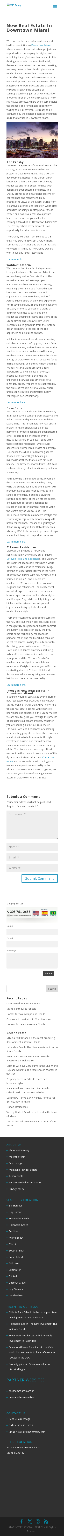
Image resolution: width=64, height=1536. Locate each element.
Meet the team (17, 1156)
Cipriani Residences (17, 1106)
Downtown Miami (41, 45)
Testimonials (16, 1176)
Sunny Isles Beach (19, 1218)
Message (11, 950)
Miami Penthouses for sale (21, 1008)
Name (9, 926)
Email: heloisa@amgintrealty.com (27, 1431)
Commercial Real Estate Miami (23, 1003)
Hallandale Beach (18, 1225)
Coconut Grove (17, 1282)
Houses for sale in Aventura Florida (25, 1024)
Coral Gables (16, 1295)
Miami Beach (16, 1237)
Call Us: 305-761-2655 (21, 1425)
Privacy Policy (16, 1189)
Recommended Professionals (25, 1182)
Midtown (14, 1263)
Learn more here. (16, 259)
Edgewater (15, 1269)
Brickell (13, 1276)
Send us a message (19, 1418)
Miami (12, 1244)
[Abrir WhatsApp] (55, 1527)
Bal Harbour (15, 1205)
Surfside (13, 1231)
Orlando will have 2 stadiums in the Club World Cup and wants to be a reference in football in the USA (32, 1070)
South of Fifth (16, 1250)
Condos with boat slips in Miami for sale (28, 1019)
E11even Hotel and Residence (22, 558)
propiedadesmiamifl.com (22, 1397)
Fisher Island (16, 1257)
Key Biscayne (16, 1289)
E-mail (9, 938)
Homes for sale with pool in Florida (25, 1014)
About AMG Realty (19, 1150)
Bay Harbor (15, 1212)
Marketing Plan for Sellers (23, 1169)
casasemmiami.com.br (21, 1390)
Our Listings (15, 1163)
